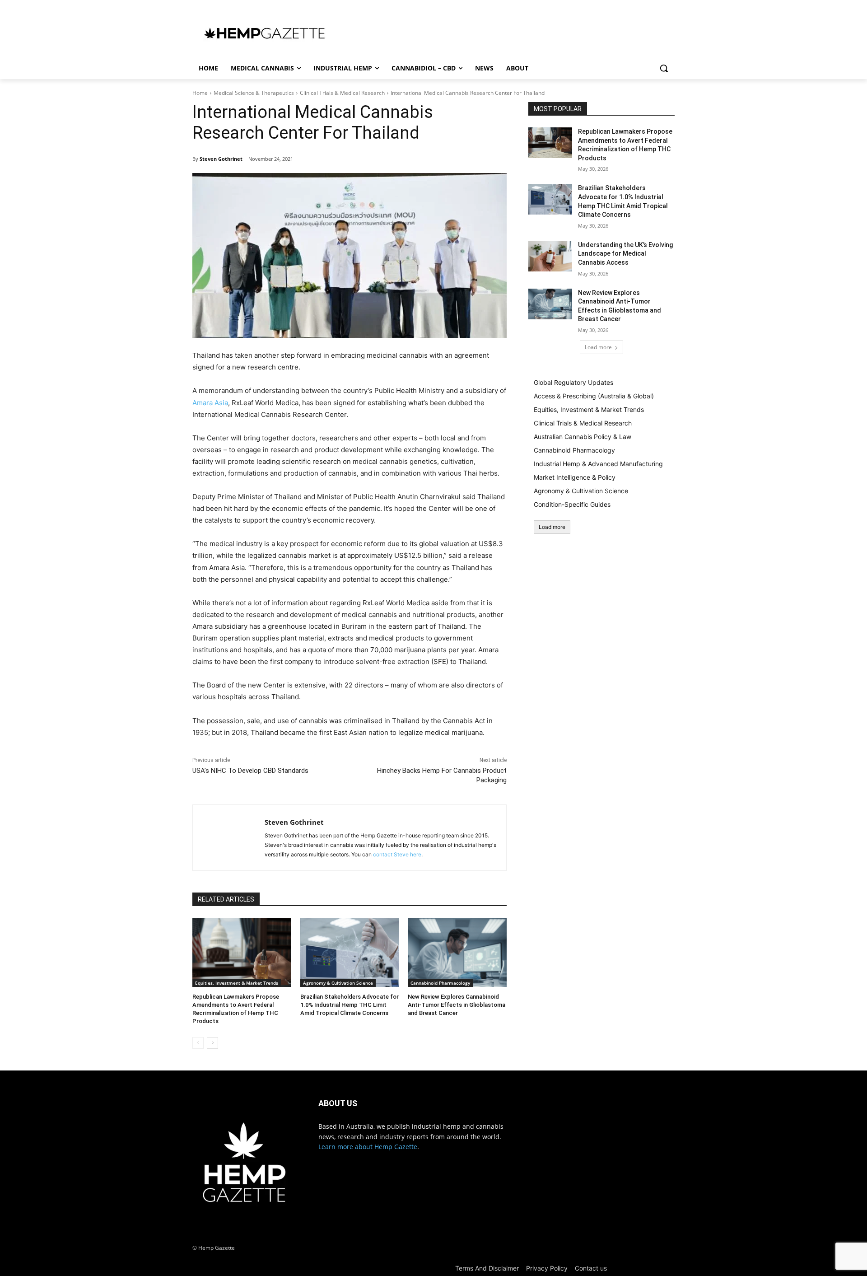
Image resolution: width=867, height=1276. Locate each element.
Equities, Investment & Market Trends (236, 983)
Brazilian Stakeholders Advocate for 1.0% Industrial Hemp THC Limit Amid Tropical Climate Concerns (349, 1004)
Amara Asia (210, 402)
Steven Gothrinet (221, 158)
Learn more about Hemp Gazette (367, 1146)
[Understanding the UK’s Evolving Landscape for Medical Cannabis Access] (550, 256)
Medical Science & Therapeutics (254, 93)
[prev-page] (198, 1043)
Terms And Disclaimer (487, 1268)
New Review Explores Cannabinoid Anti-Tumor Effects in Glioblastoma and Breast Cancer (456, 1004)
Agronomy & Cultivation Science (338, 983)
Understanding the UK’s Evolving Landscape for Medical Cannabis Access (625, 253)
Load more (598, 347)
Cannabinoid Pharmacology (440, 983)
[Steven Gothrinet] (228, 837)
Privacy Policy (547, 1268)
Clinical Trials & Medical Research (342, 93)
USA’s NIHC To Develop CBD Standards (250, 771)
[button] (664, 68)
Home (200, 93)
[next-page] (212, 1043)
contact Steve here (397, 854)
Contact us (591, 1268)
